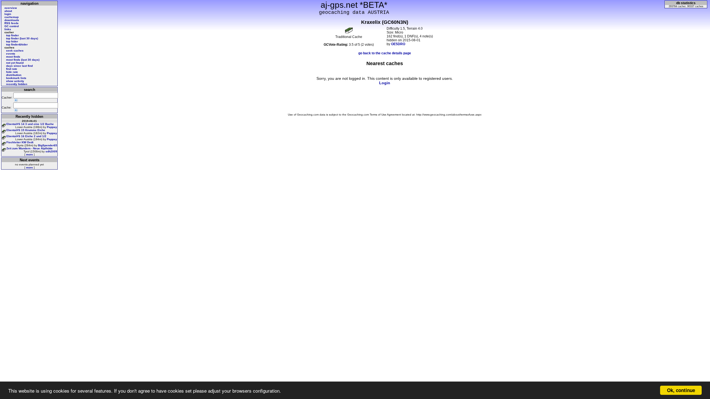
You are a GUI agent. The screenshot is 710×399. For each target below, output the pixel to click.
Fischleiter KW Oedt (19, 142)
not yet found (15, 62)
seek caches (15, 50)
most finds (13, 56)
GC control (11, 26)
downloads (11, 20)
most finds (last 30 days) (22, 59)
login (7, 14)
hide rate (12, 71)
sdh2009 (51, 151)
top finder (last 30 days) (22, 38)
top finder (12, 35)
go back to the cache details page (384, 53)
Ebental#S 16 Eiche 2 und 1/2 (26, 136)
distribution (13, 74)
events (10, 53)
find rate (11, 68)
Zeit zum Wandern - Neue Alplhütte (29, 148)
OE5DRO (398, 44)
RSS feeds (11, 23)
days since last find (19, 65)
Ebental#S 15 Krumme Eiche (25, 130)
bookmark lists (16, 78)
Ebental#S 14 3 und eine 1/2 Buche (30, 124)
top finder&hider (17, 44)
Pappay (52, 127)
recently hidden (16, 84)
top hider (12, 41)
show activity (15, 81)
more (29, 154)
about (8, 10)
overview (10, 7)
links (7, 29)
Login (384, 83)
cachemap (11, 17)
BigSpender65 (47, 145)
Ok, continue (681, 390)
